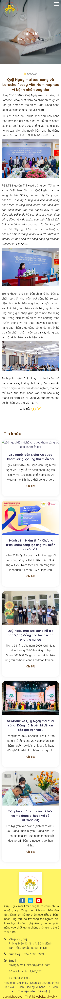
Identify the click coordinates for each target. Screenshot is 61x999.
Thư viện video (27, 991)
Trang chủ (24, 39)
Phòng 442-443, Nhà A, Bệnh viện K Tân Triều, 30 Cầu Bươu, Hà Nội (30, 945)
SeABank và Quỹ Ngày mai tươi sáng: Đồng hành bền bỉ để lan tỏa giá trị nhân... (30, 725)
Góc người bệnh (35, 987)
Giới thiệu (22, 982)
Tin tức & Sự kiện (13, 987)
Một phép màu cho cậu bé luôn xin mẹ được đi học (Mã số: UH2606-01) (30, 815)
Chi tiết (30, 486)
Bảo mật (43, 991)
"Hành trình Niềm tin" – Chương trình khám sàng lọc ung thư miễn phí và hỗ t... (30, 544)
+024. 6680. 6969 (33, 954)
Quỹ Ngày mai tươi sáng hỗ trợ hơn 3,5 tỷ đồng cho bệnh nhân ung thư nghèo (30, 635)
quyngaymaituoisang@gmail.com (29, 965)
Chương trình (50, 982)
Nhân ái (35, 982)
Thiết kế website (35, 996)
